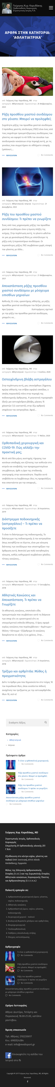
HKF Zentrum (19, 859)
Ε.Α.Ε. (17, 873)
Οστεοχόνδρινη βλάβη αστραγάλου (27, 379)
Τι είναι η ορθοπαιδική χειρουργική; (33, 761)
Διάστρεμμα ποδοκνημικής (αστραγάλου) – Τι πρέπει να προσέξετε (22, 523)
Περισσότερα (11, 155)
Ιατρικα (27, 204)
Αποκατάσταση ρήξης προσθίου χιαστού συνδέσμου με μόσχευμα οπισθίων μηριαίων (25, 290)
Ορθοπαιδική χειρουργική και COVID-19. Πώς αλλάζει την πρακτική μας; (23, 447)
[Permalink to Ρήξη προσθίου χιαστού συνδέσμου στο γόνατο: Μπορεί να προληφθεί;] (27, 81)
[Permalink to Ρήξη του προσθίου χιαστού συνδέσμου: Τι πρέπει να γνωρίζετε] (27, 181)
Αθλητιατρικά (17, 104)
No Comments (47, 155)
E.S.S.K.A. (31, 880)
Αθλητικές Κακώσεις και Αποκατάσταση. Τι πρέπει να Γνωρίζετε (21, 599)
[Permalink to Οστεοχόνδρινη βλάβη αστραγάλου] (27, 349)
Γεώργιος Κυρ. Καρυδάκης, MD (19, 100)
